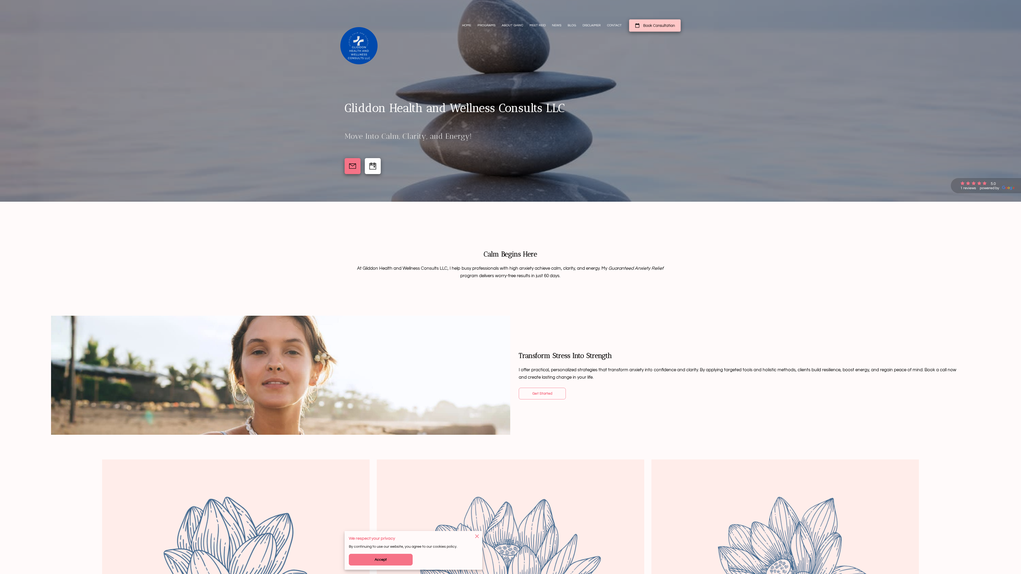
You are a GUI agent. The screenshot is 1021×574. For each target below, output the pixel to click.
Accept (381, 560)
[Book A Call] (373, 166)
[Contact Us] (353, 166)
